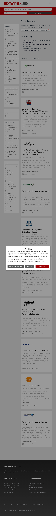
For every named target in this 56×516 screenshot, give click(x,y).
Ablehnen (29, 266)
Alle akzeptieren (42, 266)
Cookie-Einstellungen (15, 266)
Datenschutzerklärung (40, 261)
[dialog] (28, 258)
